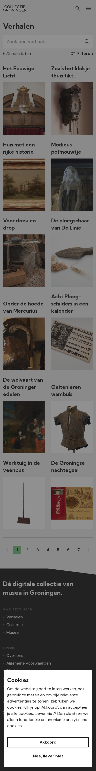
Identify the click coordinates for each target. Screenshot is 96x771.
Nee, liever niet (48, 756)
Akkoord (48, 742)
